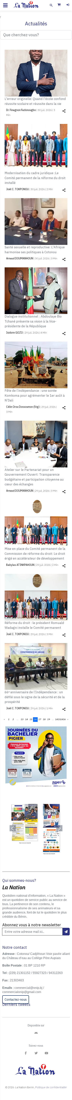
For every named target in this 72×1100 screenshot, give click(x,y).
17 (39, 719)
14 (26, 719)
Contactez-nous (16, 999)
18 (44, 719)
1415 (57, 719)
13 (22, 719)
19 (48, 719)
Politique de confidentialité (51, 1087)
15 (31, 719)
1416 (63, 719)
